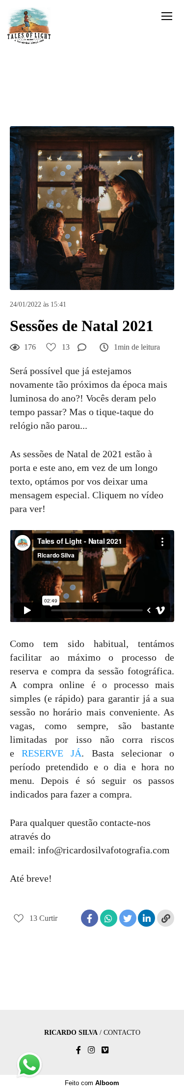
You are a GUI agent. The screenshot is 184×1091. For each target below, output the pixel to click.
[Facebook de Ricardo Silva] (78, 1050)
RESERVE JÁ (51, 753)
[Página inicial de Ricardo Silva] (29, 26)
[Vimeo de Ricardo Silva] (105, 1050)
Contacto (122, 1032)
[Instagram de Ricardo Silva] (91, 1050)
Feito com (92, 1083)
